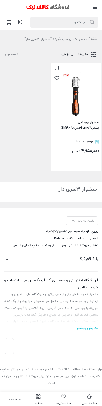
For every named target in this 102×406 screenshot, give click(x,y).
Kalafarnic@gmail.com (71, 238)
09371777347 (56, 231)
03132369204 (79, 231)
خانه (94, 39)
